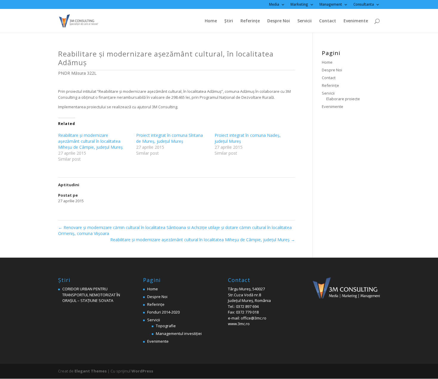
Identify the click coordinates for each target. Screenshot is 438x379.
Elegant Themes (90, 371)
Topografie (166, 325)
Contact (327, 21)
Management (330, 5)
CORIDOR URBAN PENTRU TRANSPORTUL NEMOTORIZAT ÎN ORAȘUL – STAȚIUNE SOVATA (91, 294)
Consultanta (363, 5)
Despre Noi (278, 21)
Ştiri (228, 21)
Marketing (299, 5)
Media (274, 5)
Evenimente (356, 21)
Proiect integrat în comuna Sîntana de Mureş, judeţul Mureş (169, 138)
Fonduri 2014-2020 (163, 312)
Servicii (304, 21)
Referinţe (250, 21)
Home (211, 21)
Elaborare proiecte (343, 98)
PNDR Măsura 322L (77, 73)
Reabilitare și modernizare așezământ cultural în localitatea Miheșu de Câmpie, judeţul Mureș (90, 141)
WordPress (142, 371)
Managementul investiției (179, 333)
